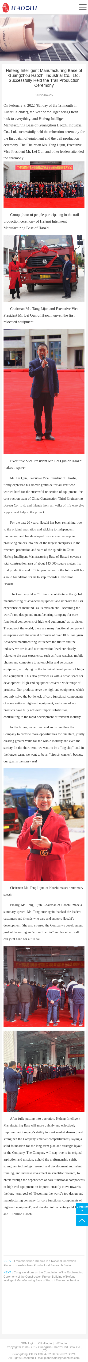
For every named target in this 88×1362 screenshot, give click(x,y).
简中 (47, 18)
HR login (61, 1343)
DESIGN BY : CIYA (64, 1354)
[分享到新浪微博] (40, 1307)
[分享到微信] (40, 1295)
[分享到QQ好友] (40, 1318)
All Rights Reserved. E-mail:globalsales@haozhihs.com (44, 1358)
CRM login (45, 1343)
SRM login (27, 1343)
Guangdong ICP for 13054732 (31, 1354)
